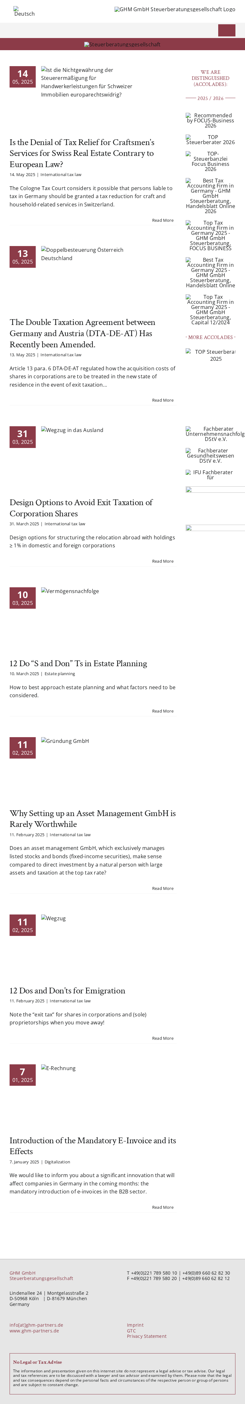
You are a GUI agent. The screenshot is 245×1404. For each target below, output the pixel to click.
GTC (131, 1331)
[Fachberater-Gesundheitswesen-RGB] (210, 450)
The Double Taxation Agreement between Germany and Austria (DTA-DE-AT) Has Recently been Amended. (82, 333)
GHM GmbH (22, 1273)
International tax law (61, 174)
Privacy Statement (147, 1336)
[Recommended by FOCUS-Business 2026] (210, 115)
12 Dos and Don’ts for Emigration (67, 991)
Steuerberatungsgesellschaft (41, 1278)
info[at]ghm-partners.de (36, 1325)
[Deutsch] (24, 8)
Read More (163, 220)
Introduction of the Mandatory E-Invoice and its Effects (93, 1146)
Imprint (135, 1325)
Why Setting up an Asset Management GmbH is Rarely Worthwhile (93, 818)
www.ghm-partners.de (34, 1331)
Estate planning (60, 673)
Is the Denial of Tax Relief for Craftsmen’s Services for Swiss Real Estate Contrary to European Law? (82, 153)
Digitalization (57, 1162)
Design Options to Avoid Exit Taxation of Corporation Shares (81, 508)
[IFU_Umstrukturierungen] (210, 472)
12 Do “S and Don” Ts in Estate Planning (78, 663)
